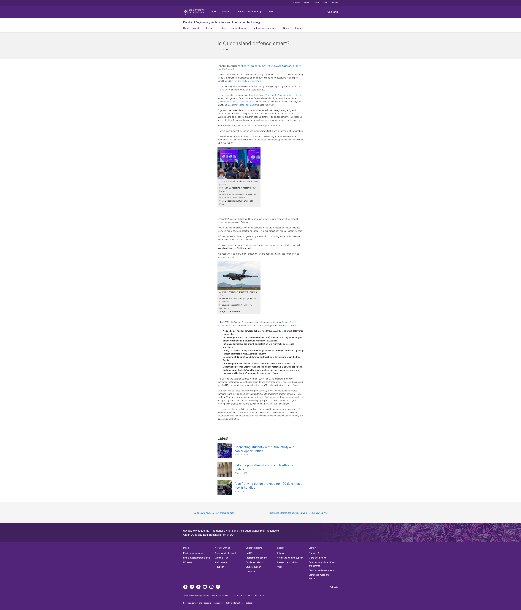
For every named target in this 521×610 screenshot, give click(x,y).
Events (316, 3)
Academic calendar (255, 562)
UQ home (296, 3)
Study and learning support (290, 557)
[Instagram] (211, 587)
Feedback (249, 603)
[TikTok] (218, 587)
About (271, 11)
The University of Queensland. (247, 81)
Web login (334, 587)
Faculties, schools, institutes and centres (322, 564)
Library (280, 553)
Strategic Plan (221, 557)
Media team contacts (193, 553)
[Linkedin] (192, 587)
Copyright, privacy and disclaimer (197, 603)
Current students (238, 28)
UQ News (187, 562)
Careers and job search (225, 553)
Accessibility (218, 603)
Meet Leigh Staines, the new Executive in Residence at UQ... (298, 513)
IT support (219, 567)
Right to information (234, 603)
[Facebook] (185, 587)
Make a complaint (317, 557)
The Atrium (222, 89)
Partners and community (249, 11)
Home (186, 28)
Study (213, 11)
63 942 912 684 (222, 596)
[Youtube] (205, 587)
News (306, 3)
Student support (253, 567)
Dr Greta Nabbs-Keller (246, 105)
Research (226, 11)
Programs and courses (256, 557)
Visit (279, 567)
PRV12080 (259, 596)
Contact (334, 3)
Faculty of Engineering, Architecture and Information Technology (221, 22)
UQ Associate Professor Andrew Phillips (283, 95)
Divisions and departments (321, 570)
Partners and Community (265, 28)
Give (325, 3)
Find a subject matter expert (196, 557)
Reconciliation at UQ (221, 534)
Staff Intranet (221, 562)
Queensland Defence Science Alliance (235, 101)
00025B (242, 596)
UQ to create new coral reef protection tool (214, 513)
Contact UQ (314, 553)
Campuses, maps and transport (319, 577)
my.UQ (249, 553)
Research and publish (287, 562)
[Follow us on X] (198, 587)
